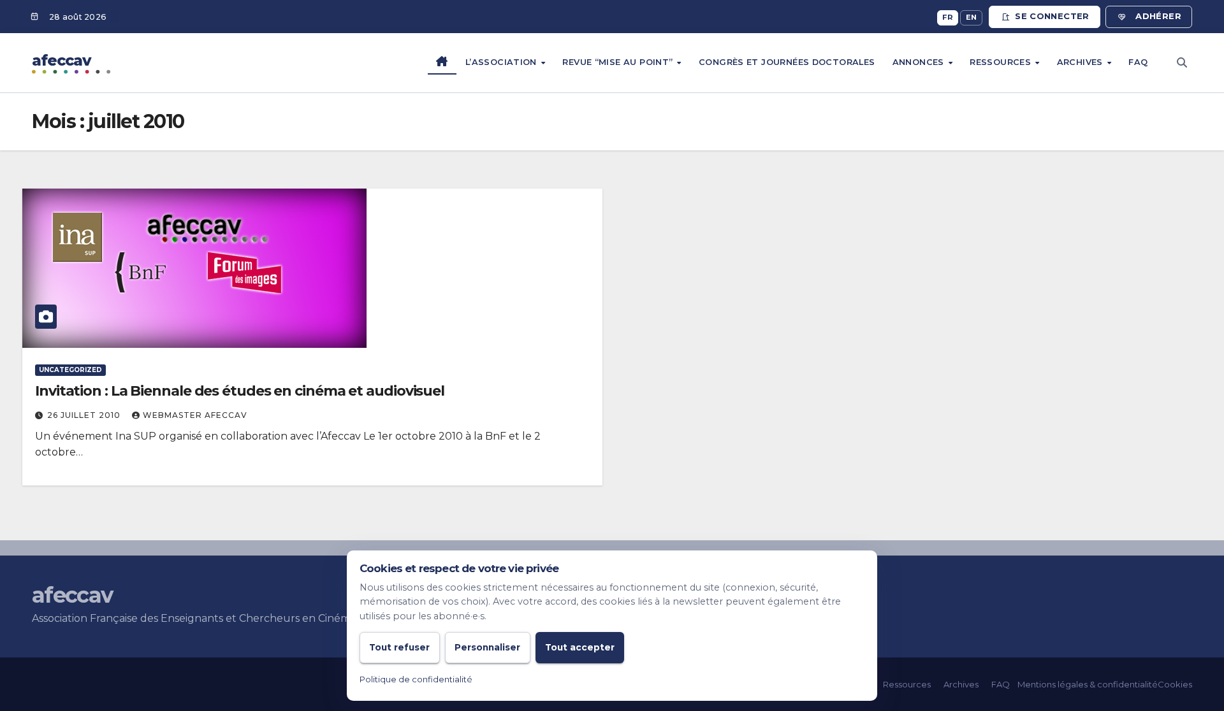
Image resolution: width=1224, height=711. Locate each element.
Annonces (919, 62)
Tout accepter (580, 647)
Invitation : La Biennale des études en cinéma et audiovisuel (239, 390)
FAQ (1138, 62)
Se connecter (1052, 16)
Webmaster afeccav (195, 415)
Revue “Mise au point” (618, 62)
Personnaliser (487, 647)
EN (971, 17)
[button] (1182, 63)
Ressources (1001, 62)
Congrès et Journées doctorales (787, 62)
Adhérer (1158, 16)
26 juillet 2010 (85, 415)
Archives (1081, 62)
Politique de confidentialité (416, 679)
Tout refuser (399, 647)
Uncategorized (70, 370)
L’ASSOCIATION (502, 62)
